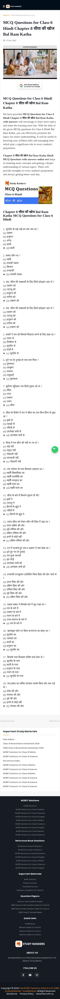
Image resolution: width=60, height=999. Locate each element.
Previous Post (7, 721)
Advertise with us (45, 993)
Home (6, 15)
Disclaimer (12, 993)
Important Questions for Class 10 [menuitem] (30, 890)
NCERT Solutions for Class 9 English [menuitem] (30, 827)
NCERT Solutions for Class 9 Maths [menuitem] (30, 820)
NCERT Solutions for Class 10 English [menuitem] (30, 817)
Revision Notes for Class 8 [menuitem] (30, 934)
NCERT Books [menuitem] (30, 924)
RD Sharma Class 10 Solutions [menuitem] (30, 846)
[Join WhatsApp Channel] (55, 449)
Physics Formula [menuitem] (30, 883)
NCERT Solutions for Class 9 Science (20, 769)
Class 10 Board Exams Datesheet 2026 (21, 743)
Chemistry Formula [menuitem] (30, 886)
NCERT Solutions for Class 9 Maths (19, 765)
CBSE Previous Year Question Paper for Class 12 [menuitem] (30, 909)
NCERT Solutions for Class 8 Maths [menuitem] (30, 831)
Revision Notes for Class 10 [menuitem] (30, 927)
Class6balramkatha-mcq (23, 15)
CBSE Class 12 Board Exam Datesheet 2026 (23, 748)
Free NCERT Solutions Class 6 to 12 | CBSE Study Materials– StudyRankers (32, 989)
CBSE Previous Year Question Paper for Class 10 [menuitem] (30, 905)
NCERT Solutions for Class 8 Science (20, 777)
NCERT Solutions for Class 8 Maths (19, 773)
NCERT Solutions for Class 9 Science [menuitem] (30, 824)
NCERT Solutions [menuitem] (30, 806)
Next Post (54, 721)
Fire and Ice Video (11, 760)
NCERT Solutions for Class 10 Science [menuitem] (30, 813)
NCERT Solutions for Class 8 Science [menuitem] (30, 835)
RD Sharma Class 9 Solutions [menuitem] (30, 850)
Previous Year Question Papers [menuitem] (30, 901)
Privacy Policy (27, 993)
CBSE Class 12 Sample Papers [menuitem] (30, 912)
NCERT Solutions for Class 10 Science (20, 756)
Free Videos (8, 739)
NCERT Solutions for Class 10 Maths (19, 752)
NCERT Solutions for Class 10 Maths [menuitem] (30, 809)
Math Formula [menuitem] (30, 879)
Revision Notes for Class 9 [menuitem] (30, 931)
